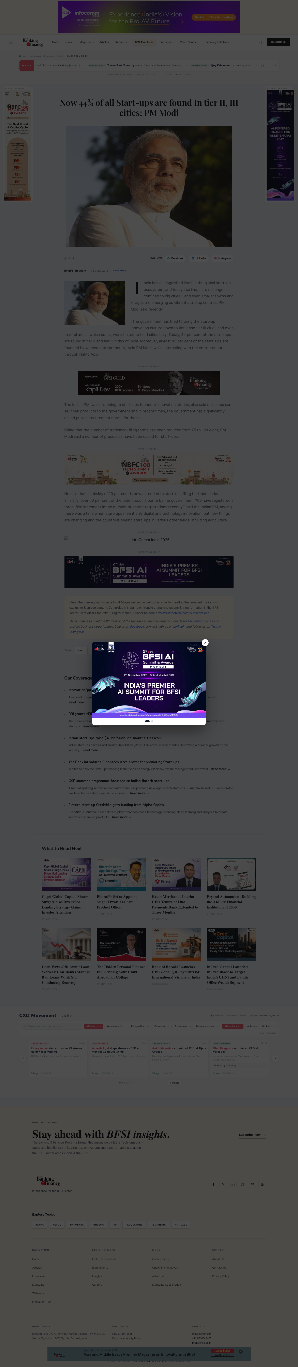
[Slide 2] (152, 721)
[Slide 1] (147, 721)
